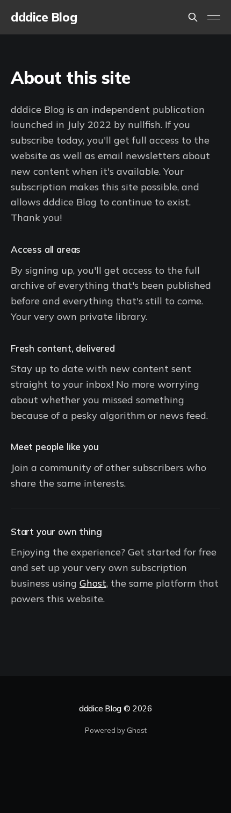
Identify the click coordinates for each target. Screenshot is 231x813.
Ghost (93, 583)
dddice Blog (44, 17)
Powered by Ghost (116, 730)
